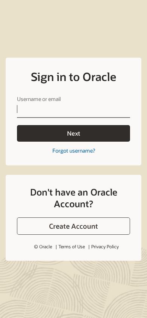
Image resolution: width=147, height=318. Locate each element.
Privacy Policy (105, 246)
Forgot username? (73, 150)
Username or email (39, 98)
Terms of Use (71, 246)
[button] (73, 226)
